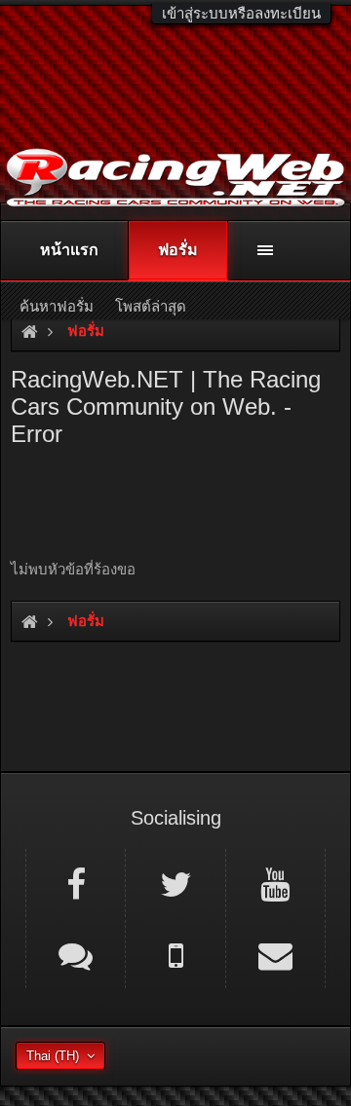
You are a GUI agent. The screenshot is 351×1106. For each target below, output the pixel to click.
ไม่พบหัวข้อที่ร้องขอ (73, 569)
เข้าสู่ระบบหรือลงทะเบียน (241, 13)
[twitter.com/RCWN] (175, 883)
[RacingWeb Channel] (275, 883)
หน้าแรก (69, 249)
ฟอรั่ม (178, 249)
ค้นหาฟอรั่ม (57, 306)
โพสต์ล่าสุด (150, 306)
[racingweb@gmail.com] (275, 954)
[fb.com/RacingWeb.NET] (75, 883)
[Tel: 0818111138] (175, 954)
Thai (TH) (52, 1056)
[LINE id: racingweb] (75, 954)
